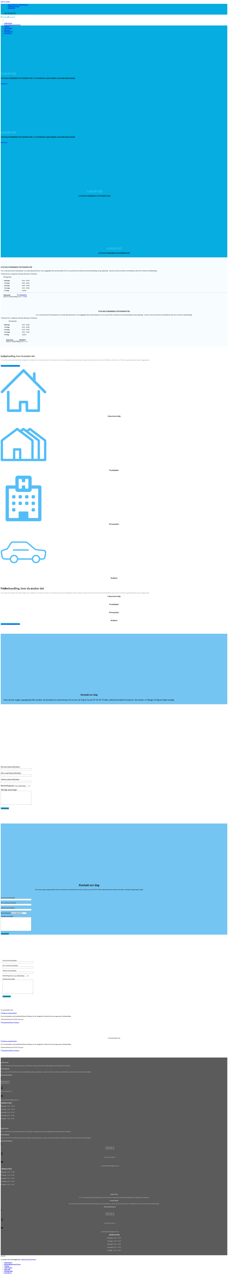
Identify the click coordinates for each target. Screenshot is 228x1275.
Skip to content (5, 1)
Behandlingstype (8, 786)
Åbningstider (8, 31)
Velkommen (8, 23)
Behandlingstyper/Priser (12, 25)
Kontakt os (8, 33)
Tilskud (6, 26)
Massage (7, 30)
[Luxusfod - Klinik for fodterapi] (8, 17)
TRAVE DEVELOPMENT (28, 1259)
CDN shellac (8, 28)
